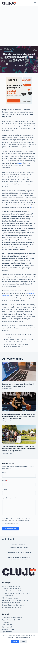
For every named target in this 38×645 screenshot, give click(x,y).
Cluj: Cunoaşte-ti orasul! (19, 550)
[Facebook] (3, 539)
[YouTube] (13, 539)
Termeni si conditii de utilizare (19, 547)
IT (15, 66)
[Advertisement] (19, 26)
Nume (4, 472)
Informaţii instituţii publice (19, 555)
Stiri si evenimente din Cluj (19, 545)
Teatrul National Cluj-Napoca (12, 617)
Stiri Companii (7, 627)
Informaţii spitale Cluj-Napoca (18, 560)
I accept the (12, 523)
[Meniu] (35, 3)
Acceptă (15, 641)
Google (19, 163)
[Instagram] (8, 539)
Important (20, 66)
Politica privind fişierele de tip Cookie (17, 593)
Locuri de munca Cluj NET (11, 620)
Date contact (9, 595)
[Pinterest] (11, 539)
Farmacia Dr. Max (8, 629)
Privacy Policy (15, 523)
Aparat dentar (7, 632)
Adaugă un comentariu (9, 498)
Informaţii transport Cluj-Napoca (19, 557)
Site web (5, 489)
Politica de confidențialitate (14, 591)
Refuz (23, 641)
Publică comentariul (10, 528)
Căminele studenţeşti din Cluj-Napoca (19, 552)
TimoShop (5, 622)
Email (4, 481)
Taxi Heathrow (7, 625)
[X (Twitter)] (5, 539)
